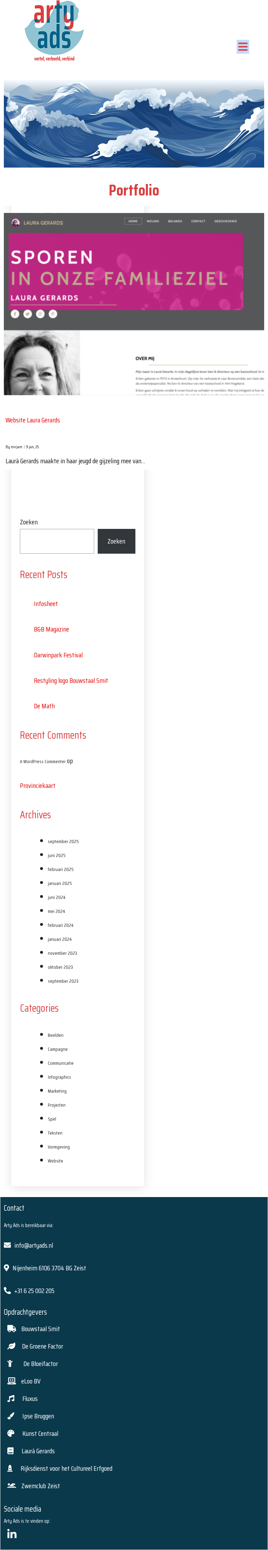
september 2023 (63, 981)
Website (55, 1161)
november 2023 (62, 953)
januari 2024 (60, 939)
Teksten (55, 1133)
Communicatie (61, 1063)
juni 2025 (57, 855)
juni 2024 (56, 897)
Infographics (59, 1077)
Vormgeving (59, 1147)
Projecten (57, 1105)
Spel (52, 1119)
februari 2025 (61, 869)
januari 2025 (60, 883)
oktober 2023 (60, 967)
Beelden (56, 1035)
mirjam (16, 446)
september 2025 (63, 841)
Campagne (58, 1049)
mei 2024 (56, 911)
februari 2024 (60, 925)
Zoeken (29, 521)
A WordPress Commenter (43, 761)
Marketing (57, 1091)
